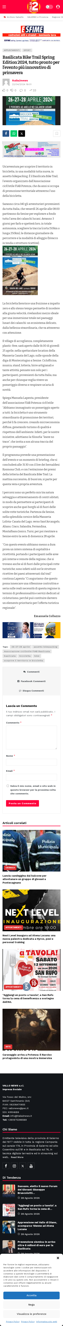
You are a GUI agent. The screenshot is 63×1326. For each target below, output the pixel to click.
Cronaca (10, 868)
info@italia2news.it (21, 1116)
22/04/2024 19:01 (21, 84)
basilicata (10, 656)
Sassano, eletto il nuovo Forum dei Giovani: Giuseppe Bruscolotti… (37, 1190)
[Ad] (31, 34)
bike (36, 656)
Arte (8, 1047)
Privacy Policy (12, 1321)
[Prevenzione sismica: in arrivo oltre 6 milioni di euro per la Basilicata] (9, 1246)
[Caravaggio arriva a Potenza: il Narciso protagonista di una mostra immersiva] (31, 1030)
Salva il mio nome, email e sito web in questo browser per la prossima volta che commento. (33, 790)
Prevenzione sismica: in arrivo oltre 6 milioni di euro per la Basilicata (36, 1245)
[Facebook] (6, 1166)
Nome (10, 755)
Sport (27, 50)
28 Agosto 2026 (30, 1198)
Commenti (33, 671)
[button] (58, 1258)
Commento (14, 722)
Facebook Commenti (33, 681)
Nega (31, 1304)
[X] (22, 1166)
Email (10, 770)
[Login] (57, 6)
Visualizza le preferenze (31, 1314)
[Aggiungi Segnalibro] (56, 133)
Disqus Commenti (33, 690)
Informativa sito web (46, 1321)
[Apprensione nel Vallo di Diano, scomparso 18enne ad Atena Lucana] (9, 1227)
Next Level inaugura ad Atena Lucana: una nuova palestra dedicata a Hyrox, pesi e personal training (29, 939)
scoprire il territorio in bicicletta (23, 660)
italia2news (20, 80)
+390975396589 (17, 1119)
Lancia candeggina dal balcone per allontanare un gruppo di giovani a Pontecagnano (25, 879)
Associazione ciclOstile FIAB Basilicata (27, 651)
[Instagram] (14, 1166)
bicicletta (25, 656)
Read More (17, 1157)
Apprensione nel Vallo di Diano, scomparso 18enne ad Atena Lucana (37, 1226)
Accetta (31, 1295)
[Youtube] (31, 1166)
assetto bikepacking (45, 647)
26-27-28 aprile (21, 647)
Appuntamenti (12, 50)
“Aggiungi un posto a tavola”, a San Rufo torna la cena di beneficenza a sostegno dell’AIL (28, 999)
